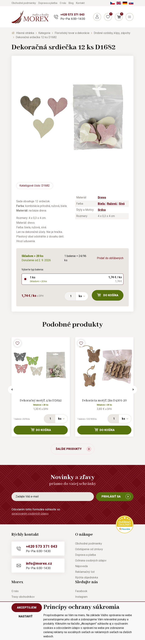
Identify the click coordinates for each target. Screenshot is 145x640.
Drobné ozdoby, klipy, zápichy (112, 33)
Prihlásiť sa (111, 496)
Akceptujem (26, 607)
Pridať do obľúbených (110, 258)
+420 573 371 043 (72, 14)
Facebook (81, 591)
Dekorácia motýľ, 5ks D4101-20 (104, 400)
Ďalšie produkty (69, 449)
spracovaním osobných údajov (29, 513)
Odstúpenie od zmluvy (89, 549)
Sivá (121, 203)
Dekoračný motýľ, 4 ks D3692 (41, 400)
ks (80, 296)
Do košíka (110, 295)
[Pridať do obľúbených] (17, 343)
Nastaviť (26, 616)
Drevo (102, 197)
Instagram (81, 596)
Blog (71, 3)
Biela (101, 203)
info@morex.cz (39, 563)
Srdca (102, 210)
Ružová (112, 203)
